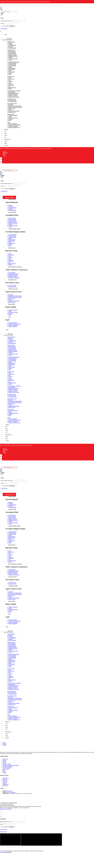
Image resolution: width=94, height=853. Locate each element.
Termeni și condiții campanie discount (11, 765)
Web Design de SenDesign (6, 809)
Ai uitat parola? (3, 829)
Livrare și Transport (7, 767)
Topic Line (5, 780)
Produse (4, 760)
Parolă (2, 824)
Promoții (4, 761)
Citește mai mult (3, 852)
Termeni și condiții (7, 764)
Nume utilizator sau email (6, 821)
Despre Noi (5, 759)
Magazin (5, 743)
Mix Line (5, 779)
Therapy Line (6, 778)
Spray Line (5, 785)
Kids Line (5, 781)
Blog (4, 770)
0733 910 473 (9, 791)
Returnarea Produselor (7, 766)
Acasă (4, 742)
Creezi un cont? (3, 831)
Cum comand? (6, 769)
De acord (9, 852)
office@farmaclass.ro (10, 792)
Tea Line (5, 783)
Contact (4, 772)
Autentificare (11, 826)
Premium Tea (6, 784)
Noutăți (4, 745)
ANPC (4, 771)
